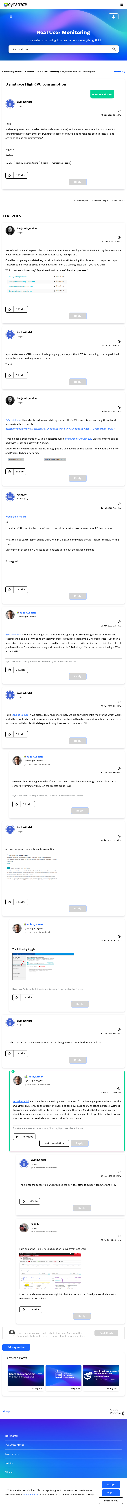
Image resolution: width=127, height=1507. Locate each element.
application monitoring (27, 163)
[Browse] (12, 17)
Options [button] (118, 71)
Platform (29, 71)
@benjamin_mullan (15, 516)
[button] (111, 1484)
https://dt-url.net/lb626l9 (78, 438)
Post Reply (106, 1333)
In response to (38, 764)
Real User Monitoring (48, 71)
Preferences (111, 1500)
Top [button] (8, 1411)
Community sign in (113, 16)
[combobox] (63, 49)
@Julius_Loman (20, 714)
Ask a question (16, 1347)
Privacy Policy (30, 1494)
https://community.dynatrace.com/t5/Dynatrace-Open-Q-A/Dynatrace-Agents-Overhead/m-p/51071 (60, 428)
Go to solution (103, 94)
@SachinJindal (13, 420)
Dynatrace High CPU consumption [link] (78, 71)
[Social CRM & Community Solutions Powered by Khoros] (117, 1412)
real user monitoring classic (56, 163)
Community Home (12, 71)
